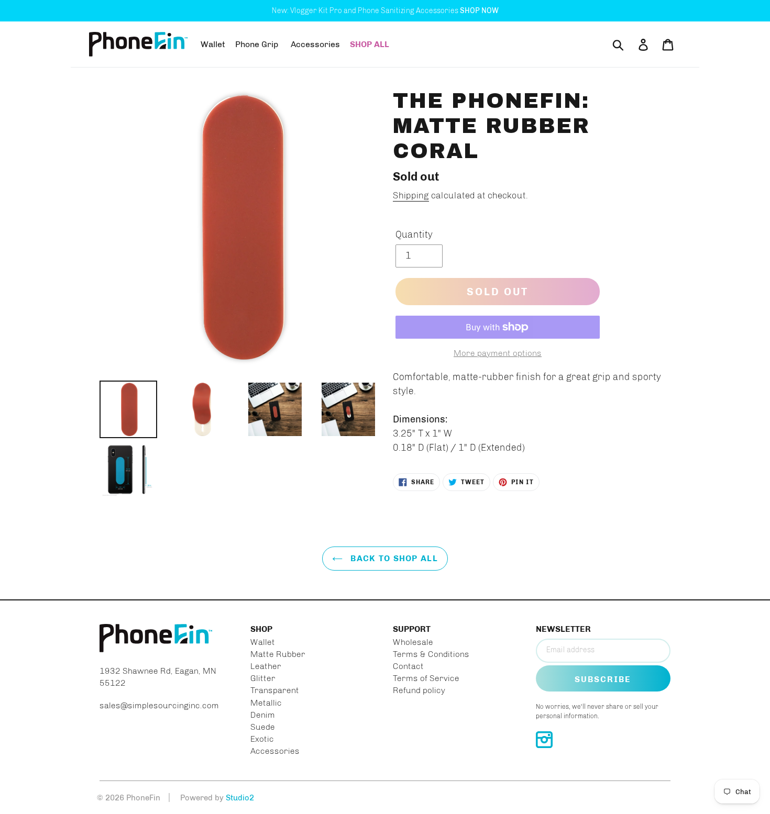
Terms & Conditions (431, 654)
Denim (262, 715)
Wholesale (413, 642)
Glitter (263, 678)
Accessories (275, 751)
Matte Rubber (277, 654)
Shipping (411, 195)
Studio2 (240, 797)
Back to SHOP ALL (393, 558)
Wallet (262, 642)
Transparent (274, 690)
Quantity (414, 234)
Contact (408, 666)
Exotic (262, 739)
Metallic (266, 703)
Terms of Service (426, 678)
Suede (262, 727)
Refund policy (419, 690)
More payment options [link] (498, 353)
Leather (265, 666)
